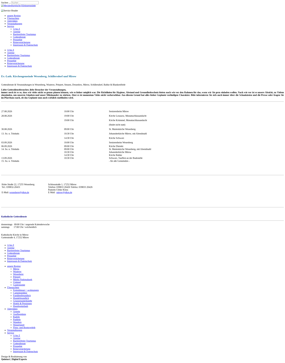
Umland (17, 282)
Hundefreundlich (21, 298)
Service (10, 26)
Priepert (16, 277)
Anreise (16, 31)
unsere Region (14, 15)
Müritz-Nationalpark (22, 279)
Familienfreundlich (22, 295)
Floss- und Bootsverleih (24, 327)
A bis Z (16, 29)
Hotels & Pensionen (22, 303)
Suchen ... (6, 2)
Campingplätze (20, 293)
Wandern (17, 322)
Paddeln (17, 319)
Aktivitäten (12, 21)
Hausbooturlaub (20, 306)
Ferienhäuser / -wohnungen (26, 290)
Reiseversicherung (21, 42)
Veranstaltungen (14, 23)
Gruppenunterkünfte (22, 301)
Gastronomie (19, 285)
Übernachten (13, 18)
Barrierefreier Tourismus (24, 34)
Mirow (16, 269)
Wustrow (17, 271)
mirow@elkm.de (64, 192)
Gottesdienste (19, 37)
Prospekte (17, 39)
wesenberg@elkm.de (19, 192)
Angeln (16, 311)
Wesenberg (18, 274)
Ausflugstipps (19, 314)
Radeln (16, 317)
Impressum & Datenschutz (25, 45)
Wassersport (18, 325)
